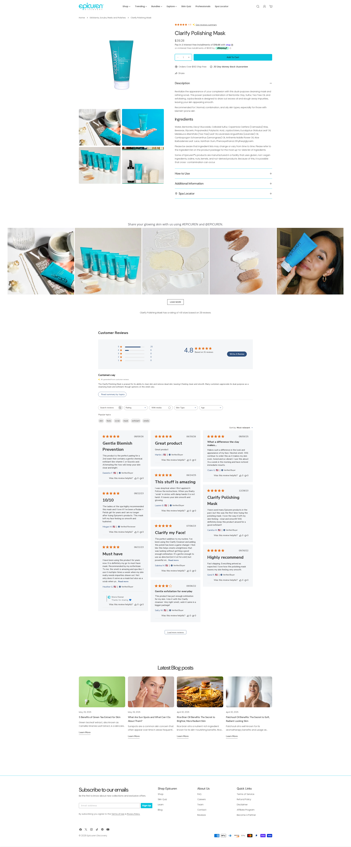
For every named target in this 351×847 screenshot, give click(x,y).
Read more (173, 560)
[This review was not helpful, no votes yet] (141, 478)
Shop (160, 794)
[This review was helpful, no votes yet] (136, 478)
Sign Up (146, 805)
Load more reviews (175, 632)
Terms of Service (245, 794)
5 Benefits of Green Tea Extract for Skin (99, 717)
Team (200, 804)
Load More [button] (175, 302)
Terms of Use (117, 814)
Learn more (84, 732)
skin (101, 421)
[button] (41, 261)
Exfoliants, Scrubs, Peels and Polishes (108, 17)
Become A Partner (246, 815)
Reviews (201, 815)
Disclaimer (242, 804)
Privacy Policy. (133, 814)
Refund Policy (244, 799)
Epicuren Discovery (97, 835)
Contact (201, 809)
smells (146, 421)
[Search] (258, 6)
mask (126, 421)
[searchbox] (108, 407)
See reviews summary (206, 24)
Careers (201, 799)
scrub (117, 421)
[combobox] (136, 407)
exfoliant (136, 421)
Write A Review (237, 354)
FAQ (199, 794)
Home (82, 17)
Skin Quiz (162, 799)
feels (109, 421)
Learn (161, 804)
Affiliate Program (245, 809)
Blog (160, 809)
